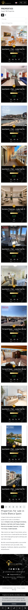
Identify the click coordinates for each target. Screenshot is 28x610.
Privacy (18, 588)
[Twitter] (11, 569)
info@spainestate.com (15, 574)
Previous (3, 36)
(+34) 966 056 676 (20, 572)
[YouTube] (14, 569)
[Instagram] (16, 569)
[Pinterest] (18, 569)
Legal (14, 588)
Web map (14, 589)
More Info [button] (23, 600)
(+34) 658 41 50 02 (10, 572)
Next (25, 36)
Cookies (23, 588)
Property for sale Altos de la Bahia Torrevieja (14, 595)
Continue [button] (14, 603)
